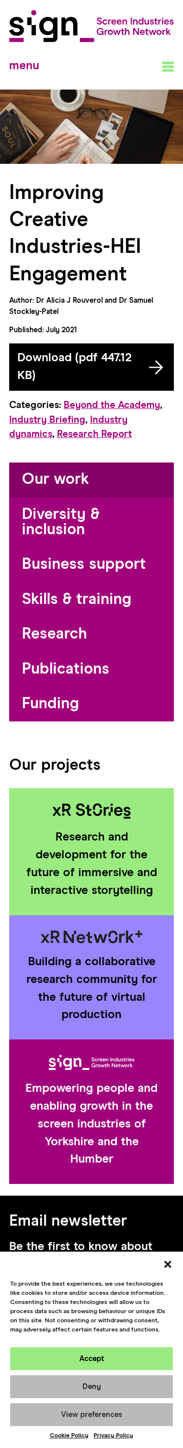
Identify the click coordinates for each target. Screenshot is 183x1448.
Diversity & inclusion (61, 522)
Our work (55, 479)
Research (54, 634)
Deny (91, 1387)
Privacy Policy (113, 1436)
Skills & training (76, 599)
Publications (65, 669)
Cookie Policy (69, 1436)
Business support (84, 564)
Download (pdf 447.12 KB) (74, 367)
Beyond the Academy (112, 405)
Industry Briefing (47, 420)
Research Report (94, 434)
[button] (168, 1264)
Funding (50, 704)
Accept (91, 1359)
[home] (91, 26)
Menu (24, 66)
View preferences (91, 1414)
